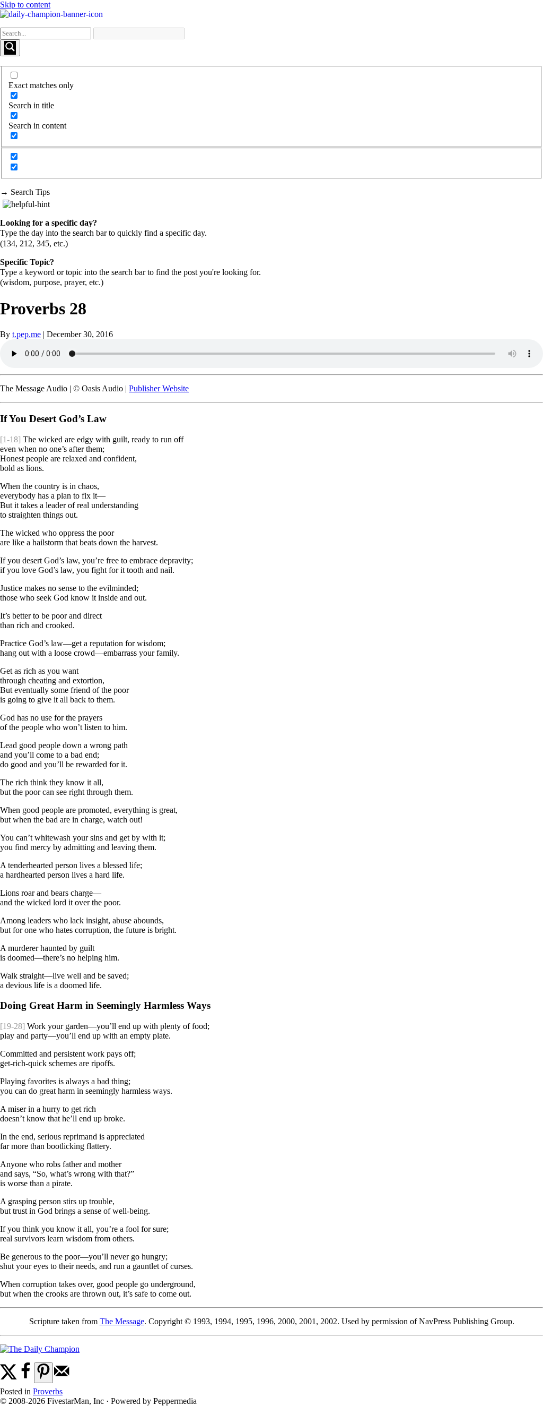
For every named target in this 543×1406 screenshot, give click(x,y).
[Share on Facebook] (25, 1377)
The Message (122, 1321)
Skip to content (25, 4)
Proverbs (48, 1391)
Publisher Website (159, 388)
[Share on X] (8, 1377)
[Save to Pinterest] (43, 1372)
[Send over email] (61, 1377)
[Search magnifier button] (10, 47)
